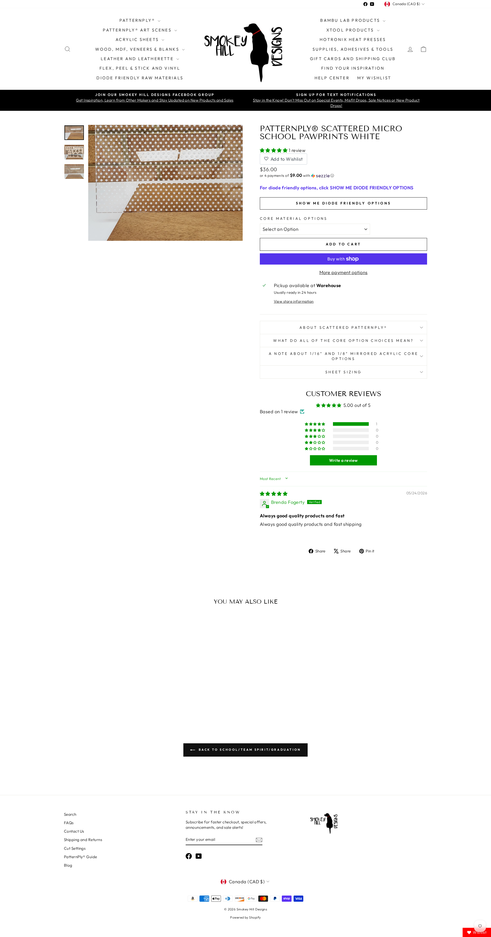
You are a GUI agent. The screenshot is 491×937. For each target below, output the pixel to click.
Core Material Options (294, 218)
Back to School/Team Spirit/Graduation (249, 749)
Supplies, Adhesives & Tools (353, 49)
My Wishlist (374, 77)
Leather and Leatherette (138, 58)
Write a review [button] (343, 460)
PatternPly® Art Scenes (138, 29)
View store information (294, 301)
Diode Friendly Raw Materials (139, 77)
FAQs (69, 822)
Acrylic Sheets (138, 39)
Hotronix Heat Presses (353, 39)
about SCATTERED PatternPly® (343, 327)
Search (70, 814)
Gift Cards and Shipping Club (353, 58)
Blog (68, 865)
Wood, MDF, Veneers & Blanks (138, 49)
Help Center (332, 77)
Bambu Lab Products (351, 20)
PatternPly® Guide (80, 856)
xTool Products (351, 29)
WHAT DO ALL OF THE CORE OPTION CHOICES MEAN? (343, 340)
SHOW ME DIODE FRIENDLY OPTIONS (343, 203)
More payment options (343, 272)
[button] (274, 150)
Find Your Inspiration (352, 68)
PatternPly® (138, 20)
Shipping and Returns (83, 839)
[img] (273, 494)
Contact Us (74, 831)
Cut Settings (74, 848)
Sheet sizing (343, 372)
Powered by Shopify (245, 917)
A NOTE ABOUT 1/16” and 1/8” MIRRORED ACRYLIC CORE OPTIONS (343, 356)
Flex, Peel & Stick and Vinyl (140, 68)
